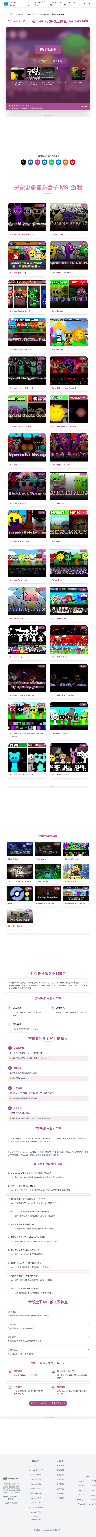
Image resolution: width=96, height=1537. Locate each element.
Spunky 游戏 (69, 3)
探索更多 (60, 1479)
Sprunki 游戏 (55, 3)
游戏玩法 (60, 1489)
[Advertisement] (48, 133)
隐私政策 (60, 1470)
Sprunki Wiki (36, 1512)
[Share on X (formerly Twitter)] (23, 162)
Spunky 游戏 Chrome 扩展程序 (11, 1498)
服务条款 (60, 1475)
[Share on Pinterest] (72, 162)
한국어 (81, 1495)
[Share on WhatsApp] (51, 162)
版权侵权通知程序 (11, 1503)
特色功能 (60, 1484)
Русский (81, 1504)
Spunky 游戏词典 (36, 1507)
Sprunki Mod (35, 1475)
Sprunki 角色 (36, 1498)
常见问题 (60, 1493)
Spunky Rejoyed (35, 1489)
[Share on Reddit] (65, 162)
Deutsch (81, 1490)
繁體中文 (81, 1485)
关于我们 (60, 1498)
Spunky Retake (36, 1493)
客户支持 (60, 1465)
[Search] (78, 3)
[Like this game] (82, 107)
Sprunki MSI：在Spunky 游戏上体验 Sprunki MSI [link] (46, 14)
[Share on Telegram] (58, 162)
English (82, 1481)
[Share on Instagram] (37, 162)
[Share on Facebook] (30, 162)
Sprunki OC (36, 1503)
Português (81, 1499)
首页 (28, 3)
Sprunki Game (20, 14)
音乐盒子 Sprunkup (20, 1152)
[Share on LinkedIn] (44, 162)
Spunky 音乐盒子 (40, 3)
